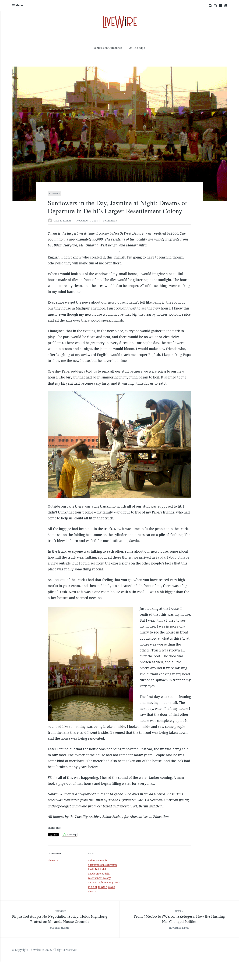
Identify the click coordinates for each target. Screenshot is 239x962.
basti (91, 869)
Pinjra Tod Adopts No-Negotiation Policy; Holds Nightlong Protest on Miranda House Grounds (59, 919)
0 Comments (110, 220)
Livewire (54, 193)
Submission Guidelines (107, 48)
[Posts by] (51, 221)
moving (102, 886)
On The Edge (137, 48)
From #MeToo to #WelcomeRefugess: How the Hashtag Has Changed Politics (179, 919)
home (104, 882)
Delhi (98, 869)
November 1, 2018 (87, 220)
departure (94, 882)
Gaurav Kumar (62, 220)
